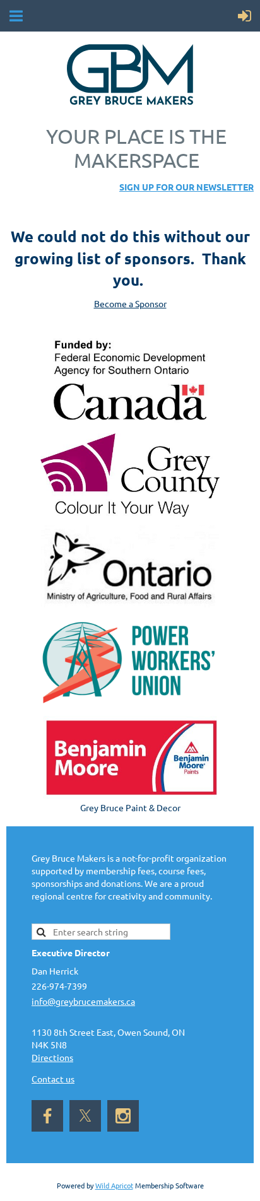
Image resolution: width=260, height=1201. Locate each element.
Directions (52, 1057)
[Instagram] (123, 1116)
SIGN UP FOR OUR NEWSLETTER (186, 186)
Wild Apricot (114, 1185)
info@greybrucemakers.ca (83, 1001)
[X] (85, 1116)
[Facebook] (47, 1116)
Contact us (53, 1078)
